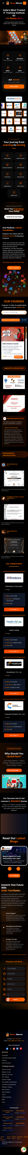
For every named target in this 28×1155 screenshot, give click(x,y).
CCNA (4, 1094)
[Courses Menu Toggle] (24, 3)
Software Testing (7, 1087)
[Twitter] (10, 1049)
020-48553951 (22, 1112)
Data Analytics (6, 1092)
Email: (14, 1040)
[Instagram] (14, 1049)
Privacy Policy (9, 1137)
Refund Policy (14, 1137)
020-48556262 (22, 1125)
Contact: (14, 1039)
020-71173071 (9, 1114)
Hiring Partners (6, 1063)
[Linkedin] (17, 1049)
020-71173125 (10, 1120)
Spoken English (6, 1079)
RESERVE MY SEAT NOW (14, 217)
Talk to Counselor (14, 268)
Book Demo (14, 86)
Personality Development (9, 1082)
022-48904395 (9, 1130)
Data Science (6, 1089)
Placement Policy (19, 1137)
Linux (3, 1102)
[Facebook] (7, 1049)
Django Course (6, 1072)
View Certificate (14, 485)
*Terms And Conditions (3, 1138)
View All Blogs (14, 875)
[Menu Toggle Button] (3, 3)
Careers (4, 1060)
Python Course (6, 1069)
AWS (3, 1099)
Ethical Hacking (6, 1097)
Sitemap (26, 1136)
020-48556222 (9, 1125)
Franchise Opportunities (9, 1058)
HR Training (5, 1077)
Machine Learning (7, 1074)
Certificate (5, 1055)
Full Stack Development (9, 1084)
